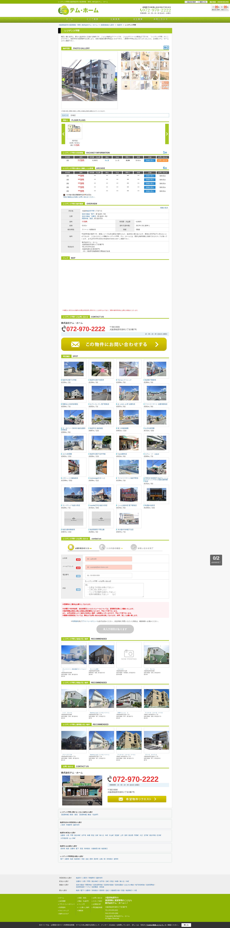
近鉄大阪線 (86, 214)
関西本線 (85, 218)
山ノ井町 (72, 838)
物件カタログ (64, 914)
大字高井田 (64, 838)
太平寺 (83, 835)
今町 (106, 835)
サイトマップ (64, 910)
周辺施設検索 (97, 907)
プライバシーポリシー (89, 621)
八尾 (135, 890)
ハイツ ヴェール (150, 669)
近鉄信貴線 (119, 885)
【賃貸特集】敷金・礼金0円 (88, 814)
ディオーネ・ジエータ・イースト (154, 712)
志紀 (87, 859)
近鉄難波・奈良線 (98, 887)
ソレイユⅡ (121, 669)
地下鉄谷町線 (140, 885)
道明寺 (116, 859)
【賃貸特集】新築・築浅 (69, 814)
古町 (96, 835)
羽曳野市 (69, 825)
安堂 (81, 848)
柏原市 (89, 211)
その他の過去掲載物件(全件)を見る (77, 195)
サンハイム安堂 (94, 669)
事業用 (80, 910)
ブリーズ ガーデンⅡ (151, 754)
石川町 (159, 835)
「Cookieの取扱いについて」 (155, 925)
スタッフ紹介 (97, 901)
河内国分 (87, 848)
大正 (141, 835)
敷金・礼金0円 (83, 901)
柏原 (91, 218)
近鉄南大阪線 (108, 885)
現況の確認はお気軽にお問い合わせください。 (79, 197)
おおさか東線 (129, 885)
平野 (92, 211)
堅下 (92, 214)
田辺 (92, 835)
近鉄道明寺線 (98, 885)
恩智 (91, 859)
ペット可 (81, 904)
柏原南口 (104, 848)
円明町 (136, 835)
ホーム (61, 898)
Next (115, 79)
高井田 (62, 848)
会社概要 (62, 901)
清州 (125, 835)
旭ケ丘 (101, 835)
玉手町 (146, 835)
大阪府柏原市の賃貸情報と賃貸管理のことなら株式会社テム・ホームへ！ (118, 900)
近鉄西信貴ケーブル (83, 887)
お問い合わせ (162, 160)
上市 (121, 835)
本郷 (88, 835)
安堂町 (117, 835)
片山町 (111, 835)
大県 (67, 835)
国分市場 (152, 835)
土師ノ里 (102, 859)
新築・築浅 (82, 898)
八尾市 (62, 825)
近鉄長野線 (150, 885)
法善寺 (93, 216)
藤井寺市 (76, 825)
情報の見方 (164, 208)
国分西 (130, 835)
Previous (63, 79)
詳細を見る (150, 160)
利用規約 (75, 621)
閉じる (186, 925)
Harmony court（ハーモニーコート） (100, 712)
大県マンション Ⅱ (123, 712)
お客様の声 (97, 904)
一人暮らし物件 (83, 907)
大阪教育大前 (96, 848)
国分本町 (77, 835)
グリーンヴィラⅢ (67, 754)
